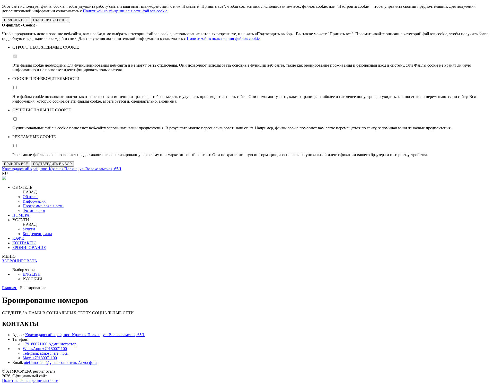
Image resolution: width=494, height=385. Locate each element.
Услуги (29, 229)
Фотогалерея (34, 210)
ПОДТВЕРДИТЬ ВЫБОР (52, 164)
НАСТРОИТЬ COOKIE (50, 20)
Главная (9, 287)
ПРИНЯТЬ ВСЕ (16, 20)
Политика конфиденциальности (30, 380)
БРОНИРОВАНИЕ (29, 247)
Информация (34, 201)
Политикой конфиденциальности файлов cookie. (125, 11)
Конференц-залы (37, 233)
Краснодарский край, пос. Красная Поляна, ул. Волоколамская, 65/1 (85, 335)
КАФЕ (18, 238)
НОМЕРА (21, 215)
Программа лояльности (43, 206)
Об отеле (30, 196)
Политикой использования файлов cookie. (224, 38)
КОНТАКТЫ (24, 243)
